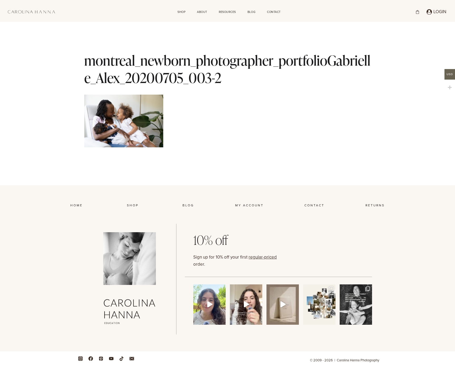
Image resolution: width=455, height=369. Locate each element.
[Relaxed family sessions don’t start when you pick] (246, 304)
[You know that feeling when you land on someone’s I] (319, 304)
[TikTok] (121, 358)
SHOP (181, 12)
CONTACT (273, 12)
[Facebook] (90, 358)
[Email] (131, 358)
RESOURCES (227, 12)
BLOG (252, 12)
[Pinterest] (100, 358)
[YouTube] (111, 358)
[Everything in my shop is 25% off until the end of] (282, 304)
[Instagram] (80, 358)
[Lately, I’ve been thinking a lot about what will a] (356, 304)
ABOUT (202, 12)
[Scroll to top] (449, 318)
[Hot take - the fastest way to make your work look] (209, 304)
